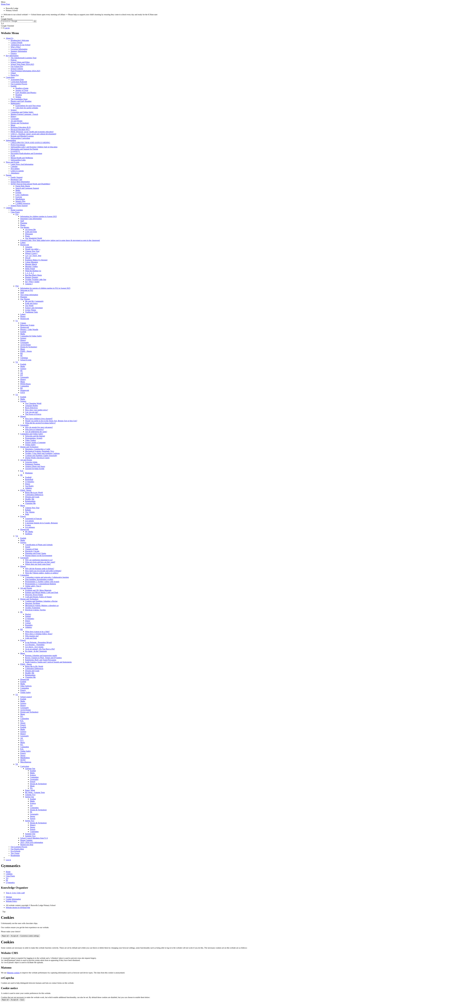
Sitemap (9, 897)
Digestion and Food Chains (35, 553)
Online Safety (30, 445)
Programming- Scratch (33, 438)
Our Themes (25, 299)
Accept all (14, 936)
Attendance (15, 173)
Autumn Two (30, 795)
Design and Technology (20, 123)
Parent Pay (15, 75)
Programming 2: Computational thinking (40, 584)
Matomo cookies (13, 973)
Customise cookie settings (29, 936)
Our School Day (17, 66)
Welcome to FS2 (26, 290)
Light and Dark (31, 232)
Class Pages (15, 212)
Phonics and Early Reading (21, 101)
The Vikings (30, 512)
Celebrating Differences (34, 495)
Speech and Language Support (27, 188)
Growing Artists (31, 462)
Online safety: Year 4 (33, 586)
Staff (22, 221)
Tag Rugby (29, 486)
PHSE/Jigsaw (25, 384)
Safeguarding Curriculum (20, 138)
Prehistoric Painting (32, 464)
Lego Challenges (21, 195)
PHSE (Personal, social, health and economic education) (32, 132)
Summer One (30, 834)
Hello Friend (30, 269)
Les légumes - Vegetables (34, 645)
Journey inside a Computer (35, 442)
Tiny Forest (15, 853)
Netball (28, 616)
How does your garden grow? (36, 410)
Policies (14, 60)
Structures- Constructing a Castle (37, 449)
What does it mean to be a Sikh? (37, 632)
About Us (9, 38)
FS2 (17, 286)
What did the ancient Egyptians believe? (40, 423)
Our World (29, 306)
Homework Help (26, 845)
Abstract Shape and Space (35, 466)
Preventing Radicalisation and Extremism (26, 153)
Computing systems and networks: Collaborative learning (47, 577)
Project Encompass (18, 145)
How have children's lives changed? (39, 419)
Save (22, 1000)
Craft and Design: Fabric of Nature (38, 597)
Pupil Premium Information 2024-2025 (25, 71)
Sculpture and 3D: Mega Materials (38, 590)
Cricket (28, 623)
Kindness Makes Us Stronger (36, 260)
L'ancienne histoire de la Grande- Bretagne (41, 523)
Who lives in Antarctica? (34, 429)
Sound (27, 547)
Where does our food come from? (38, 564)
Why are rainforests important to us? (39, 560)
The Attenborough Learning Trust (23, 58)
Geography (15, 119)
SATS (22, 392)
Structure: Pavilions (32, 603)
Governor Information (19, 49)
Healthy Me (29, 499)
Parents (8, 175)
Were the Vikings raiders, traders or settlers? (41, 573)
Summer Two (30, 836)
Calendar (14, 166)
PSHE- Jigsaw (25, 490)
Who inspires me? (32, 636)
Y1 (16, 321)
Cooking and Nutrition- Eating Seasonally (41, 456)
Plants (27, 236)
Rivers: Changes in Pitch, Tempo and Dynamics (43, 658)
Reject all (5, 936)
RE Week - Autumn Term (35, 792)
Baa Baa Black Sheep (33, 275)
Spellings (28, 534)
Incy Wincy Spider (32, 282)
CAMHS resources (22, 203)
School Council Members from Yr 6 (34, 838)
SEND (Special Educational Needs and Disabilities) (30, 184)
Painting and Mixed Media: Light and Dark (41, 592)
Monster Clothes (31, 266)
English (13, 86)
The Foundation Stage (19, 99)
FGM (13, 156)
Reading (18, 95)
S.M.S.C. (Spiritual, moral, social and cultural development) (33, 134)
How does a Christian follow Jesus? (38, 634)
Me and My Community (34, 301)
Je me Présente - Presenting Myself (38, 642)
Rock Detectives (31, 408)
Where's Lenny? (31, 253)
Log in (7, 28)
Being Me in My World (34, 666)
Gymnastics (29, 482)
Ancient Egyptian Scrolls (34, 469)
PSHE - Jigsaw (26, 351)
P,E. (31, 788)
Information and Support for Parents (24, 149)
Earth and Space (31, 303)
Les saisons (29, 521)
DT (21, 375)
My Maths (29, 532)
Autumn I (29, 284)
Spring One (29, 797)
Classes (23, 323)
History (13, 116)
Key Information (12, 56)
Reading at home (21, 88)
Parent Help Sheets (22, 186)
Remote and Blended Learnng (22, 136)
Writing (18, 97)
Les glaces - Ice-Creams (34, 647)
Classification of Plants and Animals (39, 545)
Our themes (24, 227)
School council (26, 697)
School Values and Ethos (20, 62)
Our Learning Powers (19, 84)
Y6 (16, 764)
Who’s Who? (16, 47)
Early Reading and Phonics (25, 93)
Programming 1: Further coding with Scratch (42, 582)
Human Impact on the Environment (38, 555)
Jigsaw (22, 723)
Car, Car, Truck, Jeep (33, 256)
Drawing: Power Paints (34, 595)
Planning (23, 223)
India (27, 514)
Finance (14, 53)
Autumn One (30, 768)
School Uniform (17, 69)
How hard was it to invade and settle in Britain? (43, 571)
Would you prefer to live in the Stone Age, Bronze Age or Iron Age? (51, 421)
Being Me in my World (34, 492)
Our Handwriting (17, 849)
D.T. (22, 740)
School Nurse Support (19, 206)
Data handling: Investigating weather (39, 579)
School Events (25, 360)
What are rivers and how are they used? (40, 562)
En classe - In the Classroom (36, 651)
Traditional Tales (31, 312)
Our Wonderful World (33, 238)
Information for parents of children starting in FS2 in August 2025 (45, 288)
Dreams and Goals (32, 497)
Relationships (30, 501)
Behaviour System (27, 325)
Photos (22, 225)
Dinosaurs (29, 234)
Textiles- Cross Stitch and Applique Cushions (42, 453)
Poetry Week (30, 790)
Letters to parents (17, 171)
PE (21, 356)
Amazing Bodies (31, 406)
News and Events (12, 162)
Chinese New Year (32, 251)
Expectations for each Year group (28, 106)
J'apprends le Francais (33, 519)
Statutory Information (19, 51)
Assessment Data (17, 79)
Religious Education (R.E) (21, 127)
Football (28, 477)
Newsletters (15, 169)
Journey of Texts (21, 90)
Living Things (30, 310)
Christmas (24, 358)
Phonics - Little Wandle (29, 329)
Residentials (15, 855)
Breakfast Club (16, 179)
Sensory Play (20, 201)
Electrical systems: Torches (35, 610)
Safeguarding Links (18, 160)
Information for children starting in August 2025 (38, 216)
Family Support (16, 177)
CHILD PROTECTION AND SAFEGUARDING (30, 143)
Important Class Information (31, 219)
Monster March (31, 264)
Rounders (29, 625)
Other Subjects (26, 686)
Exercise (18, 197)
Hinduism (29, 473)
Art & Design (25, 345)
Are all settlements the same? (36, 432)
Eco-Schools (15, 851)
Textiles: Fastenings (32, 608)
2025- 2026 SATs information (31, 842)
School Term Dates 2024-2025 (22, 64)
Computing (24, 386)
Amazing (28, 247)
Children (9, 208)
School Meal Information (20, 182)
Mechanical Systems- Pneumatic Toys (39, 451)
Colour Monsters (31, 262)
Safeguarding (11, 140)
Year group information (29, 295)
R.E (21, 471)
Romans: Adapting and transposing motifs (41, 655)
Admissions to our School (20, 45)
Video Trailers (30, 440)
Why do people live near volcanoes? (39, 427)
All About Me (30, 229)
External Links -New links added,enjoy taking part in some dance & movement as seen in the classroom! (60, 240)
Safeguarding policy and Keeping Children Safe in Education (34, 147)
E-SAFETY (15, 151)
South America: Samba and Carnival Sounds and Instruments (48, 662)
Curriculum (10, 77)
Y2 (16, 362)
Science (14, 110)
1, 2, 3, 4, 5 (29, 273)
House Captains (26, 840)
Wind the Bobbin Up (33, 271)
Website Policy (11, 901)
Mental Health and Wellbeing (22, 158)
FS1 (17, 214)
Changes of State (31, 549)
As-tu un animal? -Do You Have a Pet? (40, 649)
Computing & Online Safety (31, 336)
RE (21, 353)
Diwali (27, 258)
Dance (27, 484)
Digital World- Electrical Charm (37, 458)
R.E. (22, 721)
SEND (22, 760)
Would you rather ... (32, 249)
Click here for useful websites (26, 108)
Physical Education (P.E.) (20, 129)
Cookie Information (13, 899)
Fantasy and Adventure (34, 308)
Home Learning (17, 210)
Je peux (28, 525)
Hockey (28, 614)
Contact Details (16, 43)
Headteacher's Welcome (20, 40)
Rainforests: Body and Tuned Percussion (40, 660)
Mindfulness (20, 199)
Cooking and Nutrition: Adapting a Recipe (41, 601)
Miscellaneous (25, 762)
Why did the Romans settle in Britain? (39, 569)
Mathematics (15, 103)
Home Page (5, 4)
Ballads (28, 510)
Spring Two (29, 821)
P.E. (21, 716)
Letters (22, 243)
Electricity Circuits (32, 551)
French (23, 516)
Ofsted (13, 73)
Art (21, 373)
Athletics (28, 488)
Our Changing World (33, 403)
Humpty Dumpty (31, 277)
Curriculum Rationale (19, 82)
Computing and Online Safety (22, 112)
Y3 (16, 395)
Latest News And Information (22, 164)
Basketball (29, 479)
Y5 (16, 695)
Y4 (16, 536)
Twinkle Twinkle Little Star (35, 279)
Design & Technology (28, 347)
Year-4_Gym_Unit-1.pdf (15, 893)
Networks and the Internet (35, 436)
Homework (24, 245)
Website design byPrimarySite (18, 907)
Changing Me (30, 503)
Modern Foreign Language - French (24, 114)
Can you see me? (31, 412)
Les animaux (30, 527)
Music (13, 125)
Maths (17, 190)
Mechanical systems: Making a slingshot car (42, 605)
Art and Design (16, 121)
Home (8, 872)
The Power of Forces (33, 414)
